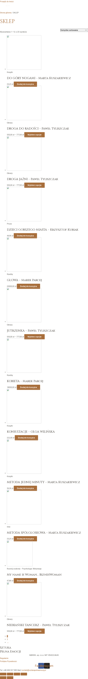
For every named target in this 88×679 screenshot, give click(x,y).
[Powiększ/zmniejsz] (24, 674)
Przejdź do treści (7, 1)
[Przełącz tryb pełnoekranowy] (17, 674)
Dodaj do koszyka (25, 84)
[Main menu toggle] (7, 5)
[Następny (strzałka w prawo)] (10, 677)
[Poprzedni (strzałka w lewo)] (3, 677)
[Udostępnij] (10, 674)
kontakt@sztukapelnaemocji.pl (34, 670)
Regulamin (4, 658)
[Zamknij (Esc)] (3, 674)
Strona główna (5, 13)
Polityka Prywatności (8, 661)
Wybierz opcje (34, 135)
